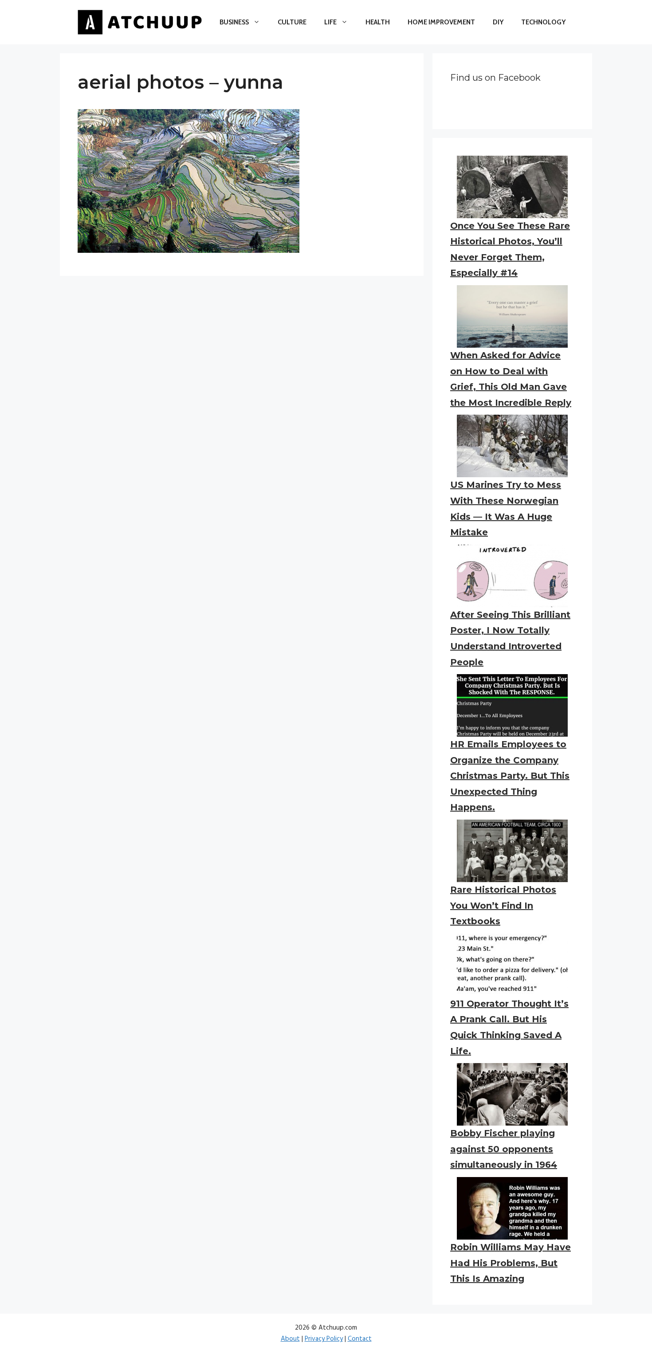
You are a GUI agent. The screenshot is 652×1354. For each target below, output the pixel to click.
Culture (292, 22)
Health (377, 22)
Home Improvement (441, 22)
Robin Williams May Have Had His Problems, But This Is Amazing (510, 1263)
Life (330, 22)
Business (234, 22)
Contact (360, 1339)
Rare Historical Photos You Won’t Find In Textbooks (503, 905)
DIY (498, 22)
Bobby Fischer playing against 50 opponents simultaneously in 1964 (503, 1149)
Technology (543, 22)
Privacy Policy (324, 1339)
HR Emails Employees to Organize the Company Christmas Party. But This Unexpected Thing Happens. (510, 775)
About (290, 1339)
